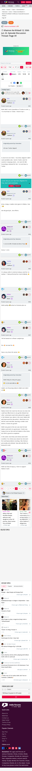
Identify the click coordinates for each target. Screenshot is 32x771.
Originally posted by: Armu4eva (12, 143)
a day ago (19, 669)
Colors (4, 736)
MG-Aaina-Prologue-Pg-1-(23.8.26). (11, 646)
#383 (29, 198)
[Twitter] (6, 748)
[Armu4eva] (2, 74)
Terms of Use (6, 722)
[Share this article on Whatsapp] (21, 83)
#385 (29, 268)
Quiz (23, 6)
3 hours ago (14, 605)
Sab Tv (4, 741)
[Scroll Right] (30, 93)
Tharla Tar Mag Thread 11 (9, 629)
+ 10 (29, 261)
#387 (29, 335)
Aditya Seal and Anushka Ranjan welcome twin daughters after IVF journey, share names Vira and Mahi (9, 518)
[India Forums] (9, 2)
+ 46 (29, 227)
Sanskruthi (25, 632)
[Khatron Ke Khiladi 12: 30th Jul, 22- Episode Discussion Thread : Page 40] (26, 67)
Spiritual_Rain (24, 659)
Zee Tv (4, 734)
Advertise (5, 716)
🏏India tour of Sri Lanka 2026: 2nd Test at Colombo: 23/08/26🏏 (13, 676)
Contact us (5, 718)
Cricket (5, 652)
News (3, 6)
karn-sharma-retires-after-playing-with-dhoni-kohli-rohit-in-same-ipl (15, 656)
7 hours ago (18, 623)
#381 (29, 106)
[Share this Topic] (11, 83)
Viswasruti (25, 680)
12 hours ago (17, 640)
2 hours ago (19, 594)
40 (19, 488)
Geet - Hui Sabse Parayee (10, 644)
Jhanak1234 (25, 640)
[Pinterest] (16, 748)
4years (6, 74)
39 (16, 488)
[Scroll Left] (2, 93)
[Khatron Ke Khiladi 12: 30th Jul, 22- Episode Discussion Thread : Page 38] (5, 67)
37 (10, 488)
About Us (5, 713)
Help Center (5, 720)
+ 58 (29, 362)
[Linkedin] (19, 748)
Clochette (25, 623)
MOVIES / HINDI (6, 511)
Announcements (18, 586)
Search (28, 63)
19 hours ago (16, 659)
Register (28, 2)
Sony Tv (4, 738)
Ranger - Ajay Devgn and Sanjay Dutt (12, 592)
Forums (10, 6)
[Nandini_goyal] (11, 74)
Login (23, 2)
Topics (17, 6)
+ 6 (29, 98)
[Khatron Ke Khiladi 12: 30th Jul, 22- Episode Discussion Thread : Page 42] (30, 67)
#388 (29, 370)
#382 (29, 138)
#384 (29, 234)
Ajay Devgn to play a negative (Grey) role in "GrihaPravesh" (14, 620)
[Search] (18, 2)
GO (21, 67)
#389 (29, 407)
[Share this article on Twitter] (17, 83)
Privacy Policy (6, 725)
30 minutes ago (17, 680)
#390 (29, 463)
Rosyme (26, 594)
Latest (4, 586)
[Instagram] (13, 748)
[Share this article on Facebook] (14, 83)
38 (13, 488)
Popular (10, 586)
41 (22, 488)
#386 (29, 302)
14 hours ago (18, 632)
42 (25, 488)
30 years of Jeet (6, 611)
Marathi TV (6, 627)
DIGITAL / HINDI (23, 511)
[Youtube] (10, 748)
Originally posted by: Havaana (12, 239)
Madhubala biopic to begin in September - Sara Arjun (15, 601)
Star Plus (5, 732)
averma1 (25, 669)
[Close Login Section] (29, 183)
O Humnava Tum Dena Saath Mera (12, 662)
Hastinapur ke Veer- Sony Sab (10, 638)
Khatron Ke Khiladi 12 (10, 26)
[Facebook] (3, 748)
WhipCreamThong (23, 605)
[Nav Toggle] (2, 2)
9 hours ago (19, 613)
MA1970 (26, 649)
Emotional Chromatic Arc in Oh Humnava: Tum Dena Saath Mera (15, 666)
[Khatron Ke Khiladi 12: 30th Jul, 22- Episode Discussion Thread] (2, 67)
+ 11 (29, 294)
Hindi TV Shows (7, 635)
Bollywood (6, 590)
